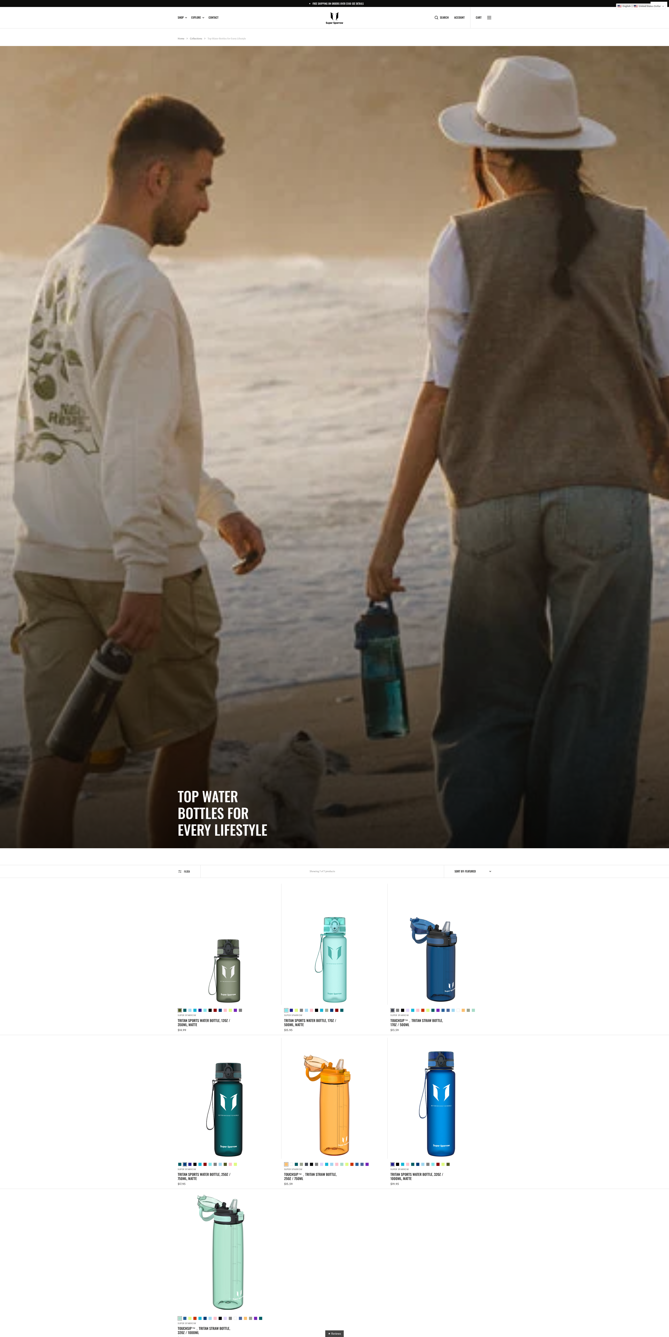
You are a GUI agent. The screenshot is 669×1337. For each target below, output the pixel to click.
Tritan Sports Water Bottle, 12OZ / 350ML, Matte (204, 1022)
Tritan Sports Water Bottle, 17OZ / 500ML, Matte (310, 1022)
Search (444, 18)
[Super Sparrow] (334, 17)
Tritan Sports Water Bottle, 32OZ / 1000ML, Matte (416, 1176)
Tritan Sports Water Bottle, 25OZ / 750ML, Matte (204, 1176)
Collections (196, 38)
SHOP (181, 18)
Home (181, 38)
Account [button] (459, 18)
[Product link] (228, 958)
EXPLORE (196, 18)
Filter (187, 871)
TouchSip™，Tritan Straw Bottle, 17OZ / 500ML (416, 1022)
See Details (358, 3)
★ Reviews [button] (334, 1333)
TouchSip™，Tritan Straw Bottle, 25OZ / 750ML (310, 1176)
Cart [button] (479, 17)
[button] (641, 6)
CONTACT (213, 17)
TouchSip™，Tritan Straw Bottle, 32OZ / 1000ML (204, 1330)
